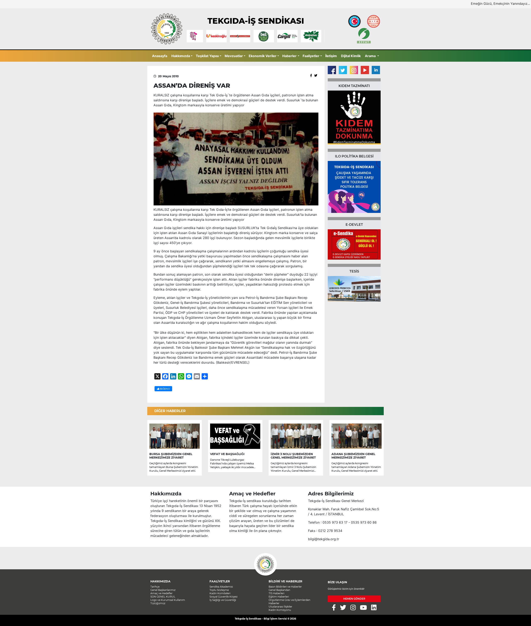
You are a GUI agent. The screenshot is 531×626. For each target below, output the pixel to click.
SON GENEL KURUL (162, 596)
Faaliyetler (311, 56)
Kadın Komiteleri (219, 593)
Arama (370, 56)
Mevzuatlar (234, 56)
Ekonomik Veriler (262, 56)
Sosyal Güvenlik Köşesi (223, 596)
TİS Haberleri (276, 593)
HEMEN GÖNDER (354, 598)
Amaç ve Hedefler (161, 593)
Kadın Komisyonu (280, 609)
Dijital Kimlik (351, 56)
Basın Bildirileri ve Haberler (285, 586)
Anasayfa (159, 56)
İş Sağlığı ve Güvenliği (222, 599)
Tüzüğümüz (157, 603)
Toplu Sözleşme (219, 590)
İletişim (331, 56)
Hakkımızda (180, 56)
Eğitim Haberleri (279, 596)
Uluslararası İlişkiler (280, 606)
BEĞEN (164, 388)
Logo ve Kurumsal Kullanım (167, 599)
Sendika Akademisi (221, 586)
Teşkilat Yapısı (207, 56)
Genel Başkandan (279, 590)
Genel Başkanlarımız (162, 590)
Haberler (289, 56)
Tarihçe (155, 586)
